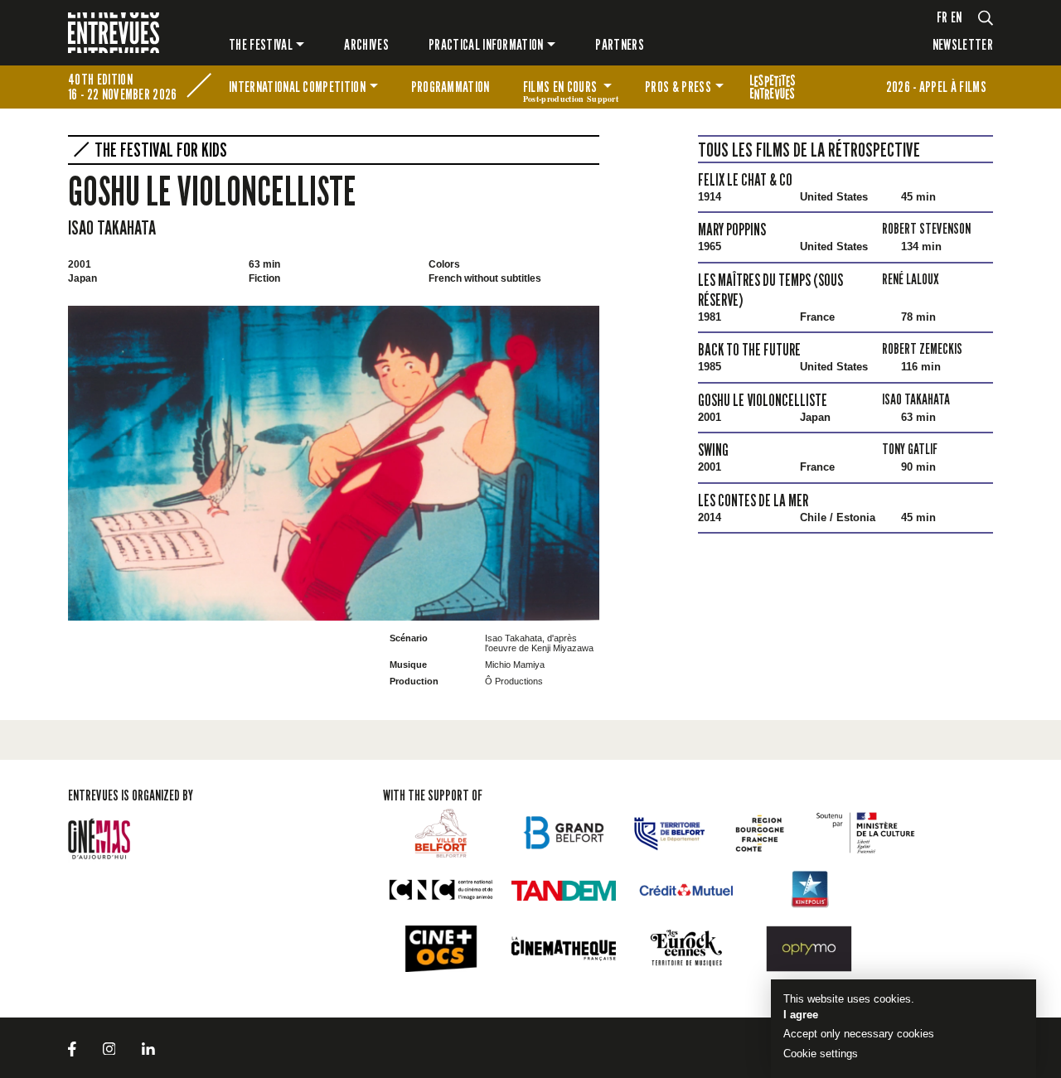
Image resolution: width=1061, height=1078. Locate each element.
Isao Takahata (112, 227)
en (956, 17)
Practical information (486, 44)
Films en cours (570, 89)
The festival (261, 44)
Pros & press (678, 86)
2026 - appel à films (936, 86)
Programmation (450, 86)
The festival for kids (772, 87)
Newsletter (963, 44)
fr (942, 17)
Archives (366, 44)
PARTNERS (619, 44)
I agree (800, 1014)
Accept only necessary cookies (858, 1033)
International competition (297, 86)
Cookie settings (820, 1053)
